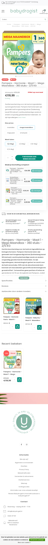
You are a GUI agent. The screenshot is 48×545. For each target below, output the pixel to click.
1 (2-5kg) (10, 144)
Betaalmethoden (24, 473)
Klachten (24, 466)
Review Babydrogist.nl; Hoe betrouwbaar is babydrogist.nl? (24, 495)
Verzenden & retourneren (24, 476)
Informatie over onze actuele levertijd (24, 490)
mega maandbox (26, 127)
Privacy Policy (24, 469)
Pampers (5, 79)
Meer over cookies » (24, 542)
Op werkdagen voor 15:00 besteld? (13, 221)
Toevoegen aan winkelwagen (29, 158)
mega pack (11, 133)
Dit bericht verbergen (37, 540)
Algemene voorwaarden (24, 463)
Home (9, 24)
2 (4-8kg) (22, 144)
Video (14, 79)
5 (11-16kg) (10, 149)
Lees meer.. (22, 117)
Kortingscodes (24, 487)
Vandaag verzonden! (13, 223)
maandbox (10, 127)
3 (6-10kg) (34, 144)
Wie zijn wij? (24, 459)
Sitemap (24, 483)
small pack (23, 133)
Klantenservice (24, 480)
